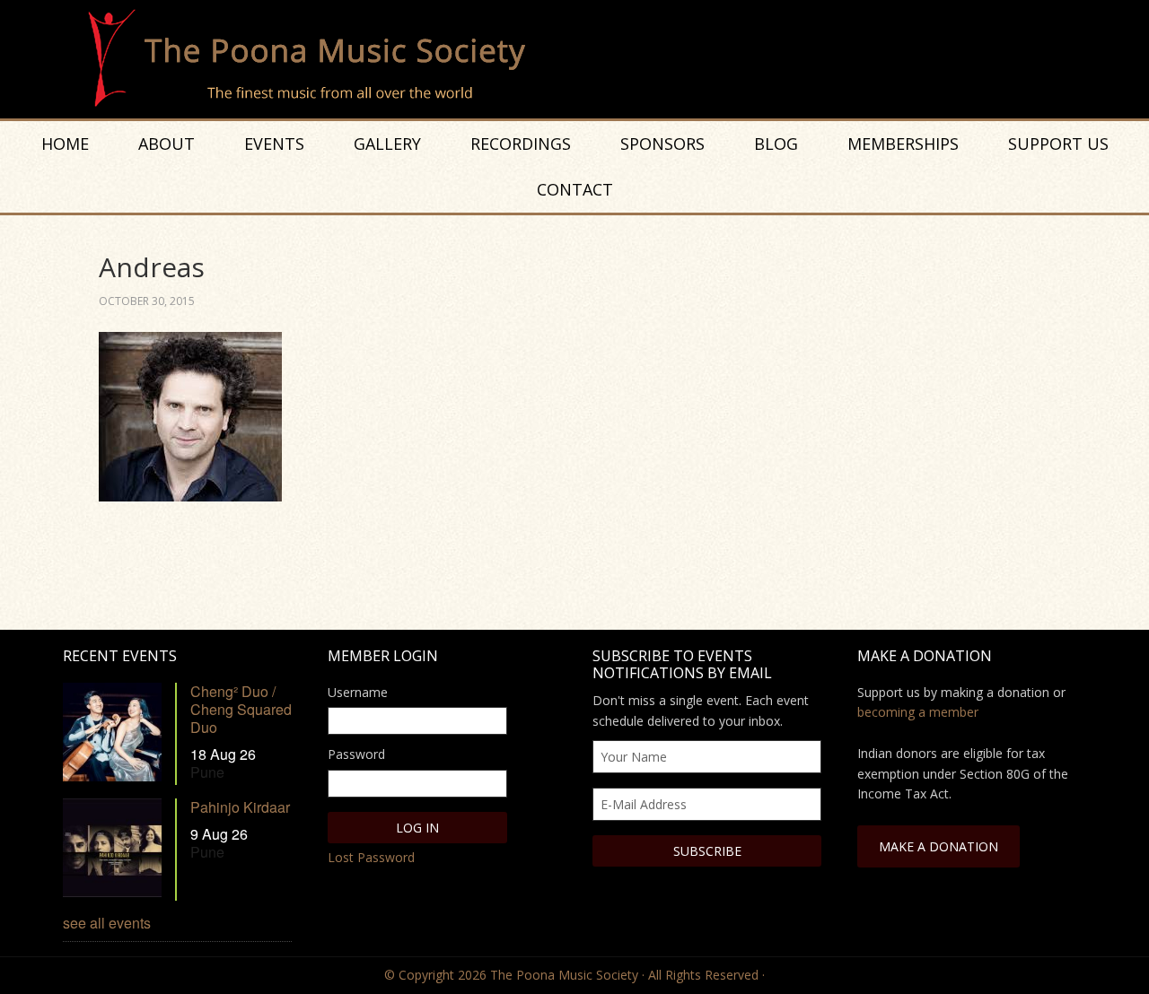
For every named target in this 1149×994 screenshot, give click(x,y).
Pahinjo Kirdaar (240, 807)
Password (356, 754)
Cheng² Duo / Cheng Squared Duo (241, 709)
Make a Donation (938, 846)
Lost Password (371, 857)
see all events (107, 922)
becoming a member (917, 711)
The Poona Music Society (583, 59)
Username (358, 692)
